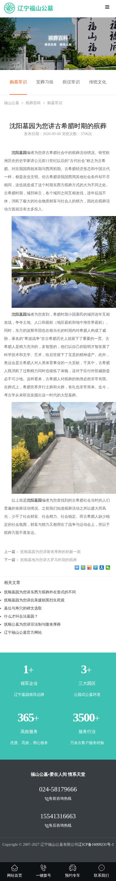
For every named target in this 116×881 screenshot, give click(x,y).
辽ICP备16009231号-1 (96, 845)
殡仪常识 (71, 82)
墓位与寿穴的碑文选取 (23, 608)
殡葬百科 (33, 103)
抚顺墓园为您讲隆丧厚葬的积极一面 (50, 551)
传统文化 (97, 82)
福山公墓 (11, 103)
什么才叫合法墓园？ (21, 616)
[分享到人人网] (102, 567)
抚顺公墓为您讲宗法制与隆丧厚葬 (32, 624)
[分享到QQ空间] (83, 567)
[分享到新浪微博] (89, 567)
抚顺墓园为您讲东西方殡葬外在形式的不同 (40, 592)
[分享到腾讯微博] (95, 567)
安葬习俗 (44, 82)
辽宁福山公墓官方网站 (23, 632)
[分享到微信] (108, 567)
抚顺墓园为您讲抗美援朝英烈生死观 (34, 600)
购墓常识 (18, 82)
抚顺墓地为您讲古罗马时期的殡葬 (48, 560)
